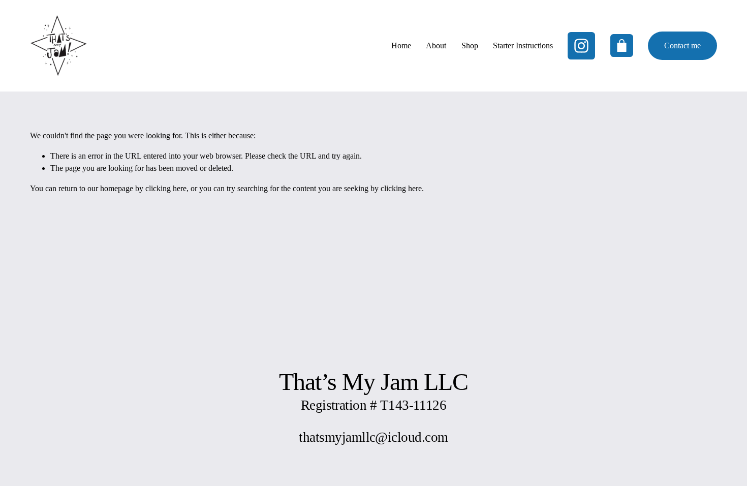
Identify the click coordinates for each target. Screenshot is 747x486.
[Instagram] (581, 45)
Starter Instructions (523, 45)
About (436, 45)
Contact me (682, 45)
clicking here (165, 188)
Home (401, 45)
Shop (469, 45)
